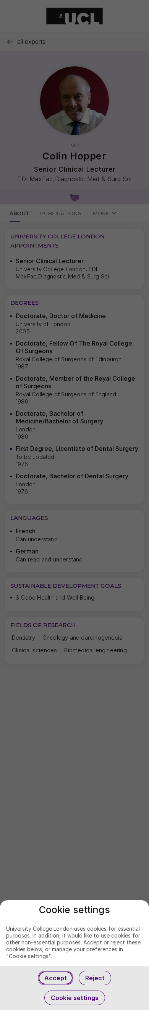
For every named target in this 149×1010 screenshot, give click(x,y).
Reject (95, 978)
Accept (55, 978)
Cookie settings (75, 998)
